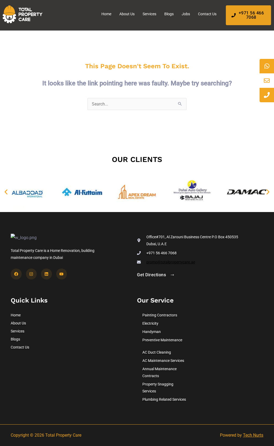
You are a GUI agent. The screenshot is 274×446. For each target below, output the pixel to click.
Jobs (186, 14)
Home (106, 14)
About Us (127, 14)
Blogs (169, 14)
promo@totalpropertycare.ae (170, 262)
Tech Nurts (253, 435)
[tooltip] (267, 66)
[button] (6, 192)
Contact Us (207, 14)
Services (149, 14)
